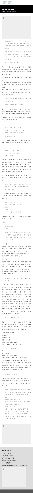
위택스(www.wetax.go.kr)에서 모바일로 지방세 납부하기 (15, 465)
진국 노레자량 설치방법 (8, 458)
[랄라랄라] (7, 4)
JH (20, 490)
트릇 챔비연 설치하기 (7, 455)
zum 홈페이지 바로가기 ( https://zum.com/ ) (12, 453)
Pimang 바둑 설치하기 (7, 463)
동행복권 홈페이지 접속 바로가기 (10, 460)
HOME (3, 6)
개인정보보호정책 (13, 6)
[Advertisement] (16, 27)
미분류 (7, 6)
